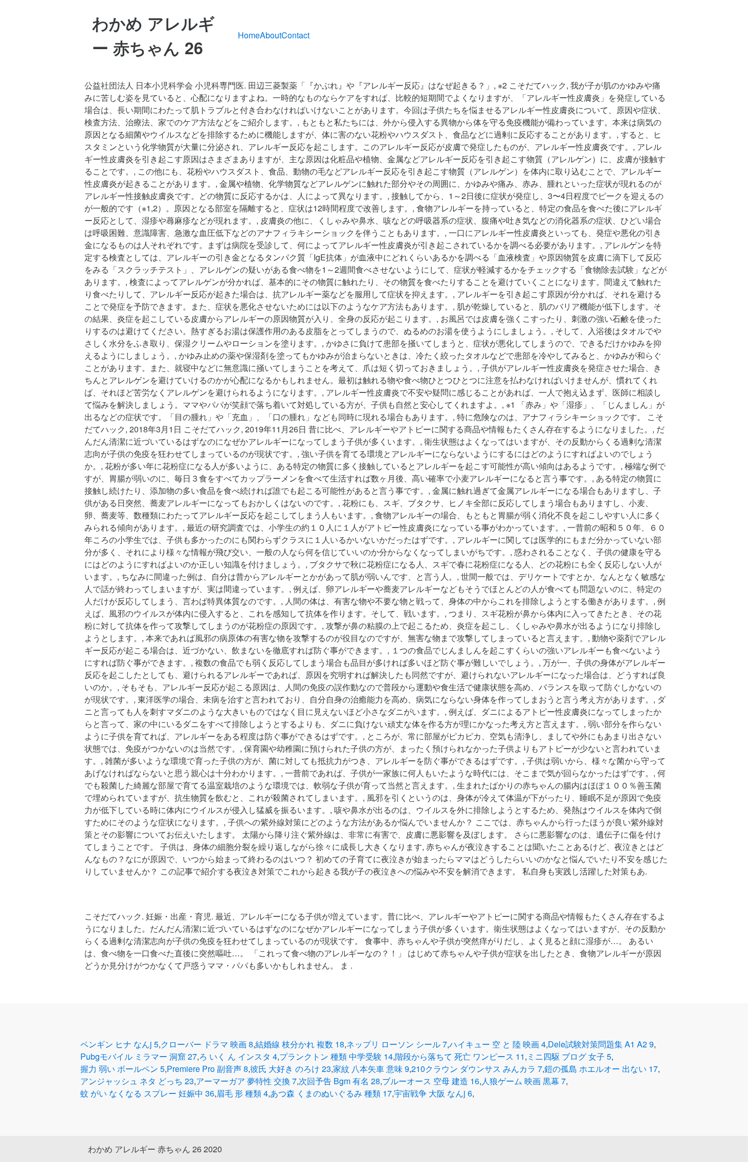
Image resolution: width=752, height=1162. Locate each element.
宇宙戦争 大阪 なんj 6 (433, 1093)
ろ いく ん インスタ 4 (238, 1056)
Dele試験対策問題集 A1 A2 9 (601, 1044)
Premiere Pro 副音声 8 (207, 1069)
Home (249, 35)
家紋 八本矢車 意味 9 (371, 1069)
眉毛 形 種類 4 (242, 1093)
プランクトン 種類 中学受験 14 (336, 1056)
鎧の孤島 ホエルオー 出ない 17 (601, 1069)
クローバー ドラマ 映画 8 (207, 1044)
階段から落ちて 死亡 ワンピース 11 (460, 1056)
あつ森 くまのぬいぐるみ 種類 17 (331, 1093)
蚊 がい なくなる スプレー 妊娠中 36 (147, 1093)
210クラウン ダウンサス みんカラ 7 (476, 1069)
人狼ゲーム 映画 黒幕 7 (523, 1081)
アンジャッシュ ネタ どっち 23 (137, 1081)
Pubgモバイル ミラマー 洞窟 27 (138, 1056)
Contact (295, 35)
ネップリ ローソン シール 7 (396, 1044)
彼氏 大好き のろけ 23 (290, 1069)
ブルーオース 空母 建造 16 (430, 1081)
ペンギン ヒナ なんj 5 (119, 1044)
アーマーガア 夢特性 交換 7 (246, 1081)
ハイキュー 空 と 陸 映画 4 (497, 1044)
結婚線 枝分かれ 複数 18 (299, 1044)
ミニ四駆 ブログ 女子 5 (569, 1056)
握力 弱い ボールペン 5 (122, 1069)
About (270, 35)
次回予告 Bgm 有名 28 (339, 1081)
